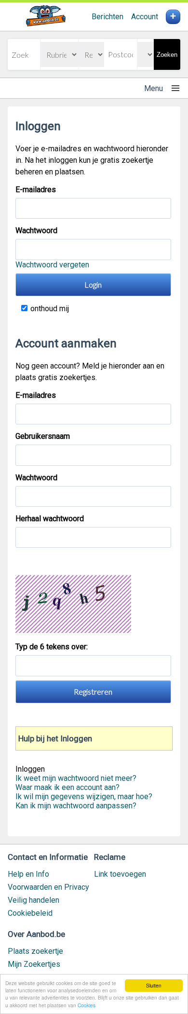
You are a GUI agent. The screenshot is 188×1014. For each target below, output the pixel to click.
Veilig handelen (33, 900)
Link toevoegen (120, 874)
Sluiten (153, 985)
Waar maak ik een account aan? (67, 787)
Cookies (86, 1005)
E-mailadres (35, 189)
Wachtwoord (36, 230)
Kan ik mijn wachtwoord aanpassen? (75, 805)
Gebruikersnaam (42, 436)
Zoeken (167, 54)
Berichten (107, 16)
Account (144, 16)
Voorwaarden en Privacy (48, 887)
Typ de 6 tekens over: (52, 646)
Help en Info (28, 874)
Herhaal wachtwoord (49, 518)
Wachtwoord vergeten (52, 264)
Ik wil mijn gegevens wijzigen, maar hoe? (83, 796)
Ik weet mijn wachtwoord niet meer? (75, 778)
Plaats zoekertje (35, 951)
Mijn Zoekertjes (34, 964)
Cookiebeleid (30, 913)
